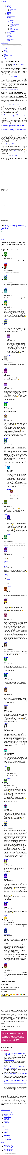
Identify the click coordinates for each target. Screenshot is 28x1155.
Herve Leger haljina (5, 227)
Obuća (5, 1133)
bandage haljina (8, 225)
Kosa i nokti (9, 37)
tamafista (25, 227)
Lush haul (11, 1060)
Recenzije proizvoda (8, 1114)
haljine (17, 225)
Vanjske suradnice (14, 29)
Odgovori (6, 263)
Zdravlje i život (10, 39)
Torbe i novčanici (8, 1137)
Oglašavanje (12, 31)
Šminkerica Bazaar (5, 1126)
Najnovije (6, 1129)
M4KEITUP (7, 934)
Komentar (3, 994)
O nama (8, 21)
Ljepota (8, 6)
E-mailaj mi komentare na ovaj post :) (11, 1026)
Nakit (5, 1136)
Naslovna (9, 5)
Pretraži (2, 43)
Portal (5, 3)
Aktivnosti (12, 27)
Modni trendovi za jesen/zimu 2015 (14, 1067)
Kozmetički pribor (8, 1139)
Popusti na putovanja (8, 1146)
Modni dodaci (7, 1135)
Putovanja (12, 20)
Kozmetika (6, 1131)
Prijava (6, 43)
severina (20, 227)
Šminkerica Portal (5, 1110)
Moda (8, 14)
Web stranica (4, 991)
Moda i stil (9, 36)
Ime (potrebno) (4, 984)
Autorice (12, 22)
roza (5, 647)
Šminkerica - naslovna (9, 1113)
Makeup (11, 8)
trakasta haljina (4, 228)
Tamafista (22, 64)
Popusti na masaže (8, 1147)
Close (2, 230)
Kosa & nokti (13, 9)
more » (12, 995)
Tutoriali (9, 12)
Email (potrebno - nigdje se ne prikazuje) (10, 987)
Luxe (11, 10)
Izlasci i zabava (13, 18)
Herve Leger (22, 225)
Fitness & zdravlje (11, 16)
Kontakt (11, 28)
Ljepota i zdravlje (8, 1145)
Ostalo (8, 40)
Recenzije (9, 13)
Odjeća (5, 1132)
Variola (5, 566)
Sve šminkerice (13, 25)
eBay (13, 225)
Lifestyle (9, 17)
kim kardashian (14, 227)
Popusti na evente (8, 1150)
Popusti (2, 1142)
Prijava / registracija (14, 24)
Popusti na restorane (8, 1149)
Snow (5, 419)
